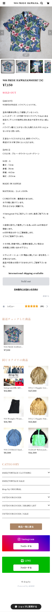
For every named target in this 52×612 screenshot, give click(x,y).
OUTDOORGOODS (11, 497)
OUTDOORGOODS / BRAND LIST (19, 505)
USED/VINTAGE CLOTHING (16, 473)
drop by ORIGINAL (11, 489)
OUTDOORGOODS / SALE (15, 514)
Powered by (23, 586)
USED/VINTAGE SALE (13, 481)
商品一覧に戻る (26, 526)
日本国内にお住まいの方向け (26, 289)
